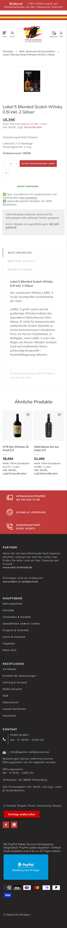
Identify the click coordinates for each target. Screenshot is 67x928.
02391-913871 (19, 735)
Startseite (8, 51)
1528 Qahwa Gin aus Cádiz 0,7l (46, 448)
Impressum (9, 715)
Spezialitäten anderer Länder (21, 623)
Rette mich (10, 650)
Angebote (9, 643)
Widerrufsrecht (12, 688)
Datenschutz (10, 702)
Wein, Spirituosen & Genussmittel (37, 51)
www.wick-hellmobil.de (17, 567)
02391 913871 (25, 528)
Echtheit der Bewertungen (19, 675)
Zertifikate (9, 669)
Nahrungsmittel (12, 603)
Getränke (8, 610)
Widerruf (16, 3)
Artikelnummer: (13, 153)
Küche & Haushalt (14, 636)
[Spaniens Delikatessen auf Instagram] (14, 825)
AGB (5, 695)
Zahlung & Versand (15, 682)
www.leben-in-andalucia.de (20, 581)
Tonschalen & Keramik (17, 616)
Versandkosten (33, 127)
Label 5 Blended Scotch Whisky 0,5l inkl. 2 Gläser (29, 54)
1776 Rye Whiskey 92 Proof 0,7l (16, 448)
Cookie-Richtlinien (14, 708)
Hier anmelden (28, 197)
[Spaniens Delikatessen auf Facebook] (6, 825)
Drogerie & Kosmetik (16, 630)
